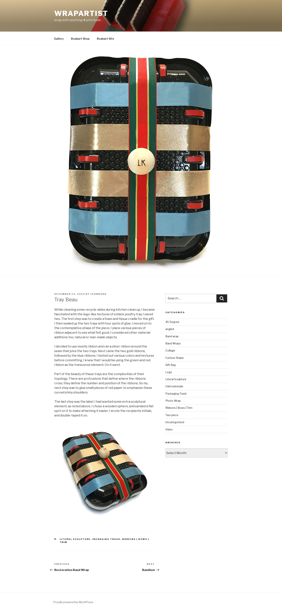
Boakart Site (105, 38)
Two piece (171, 415)
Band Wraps (173, 343)
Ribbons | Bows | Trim (178, 407)
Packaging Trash (106, 539)
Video (169, 429)
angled (169, 329)
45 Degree (172, 322)
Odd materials (174, 386)
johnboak (98, 294)
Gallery (59, 38)
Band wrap (172, 336)
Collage (170, 350)
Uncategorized (174, 422)
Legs (168, 372)
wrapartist (81, 13)
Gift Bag (170, 364)
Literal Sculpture (75, 539)
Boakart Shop (80, 38)
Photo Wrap (173, 400)
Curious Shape (174, 357)
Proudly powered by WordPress (73, 602)
